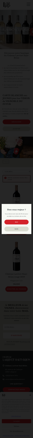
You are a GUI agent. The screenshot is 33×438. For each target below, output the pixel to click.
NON (16, 229)
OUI (16, 222)
